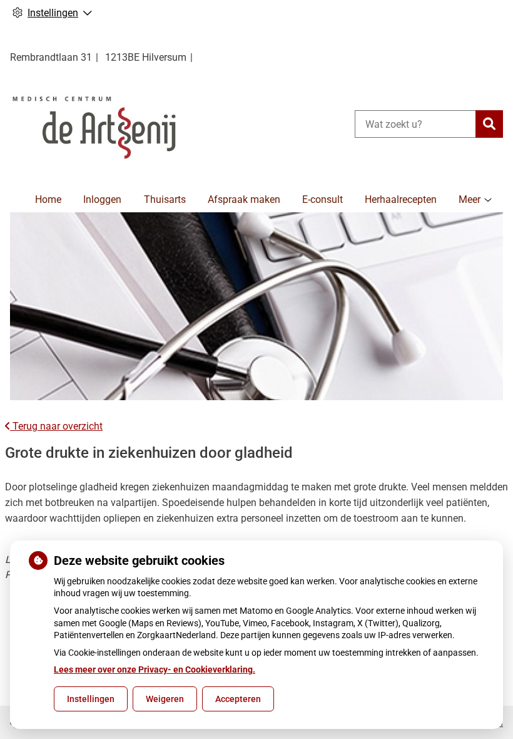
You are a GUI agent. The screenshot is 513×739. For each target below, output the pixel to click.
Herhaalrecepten (401, 199)
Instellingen (90, 699)
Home (48, 199)
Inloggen (102, 199)
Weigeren (165, 699)
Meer (469, 199)
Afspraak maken (244, 199)
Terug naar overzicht (56, 426)
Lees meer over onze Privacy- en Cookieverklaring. (154, 669)
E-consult (322, 199)
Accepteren (238, 699)
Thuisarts (165, 199)
